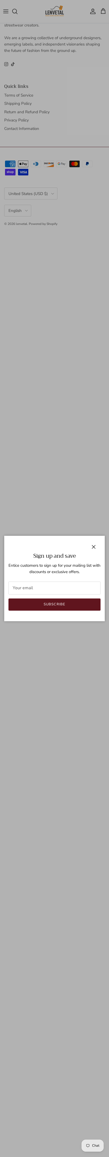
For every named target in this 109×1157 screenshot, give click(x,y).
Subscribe (54, 604)
